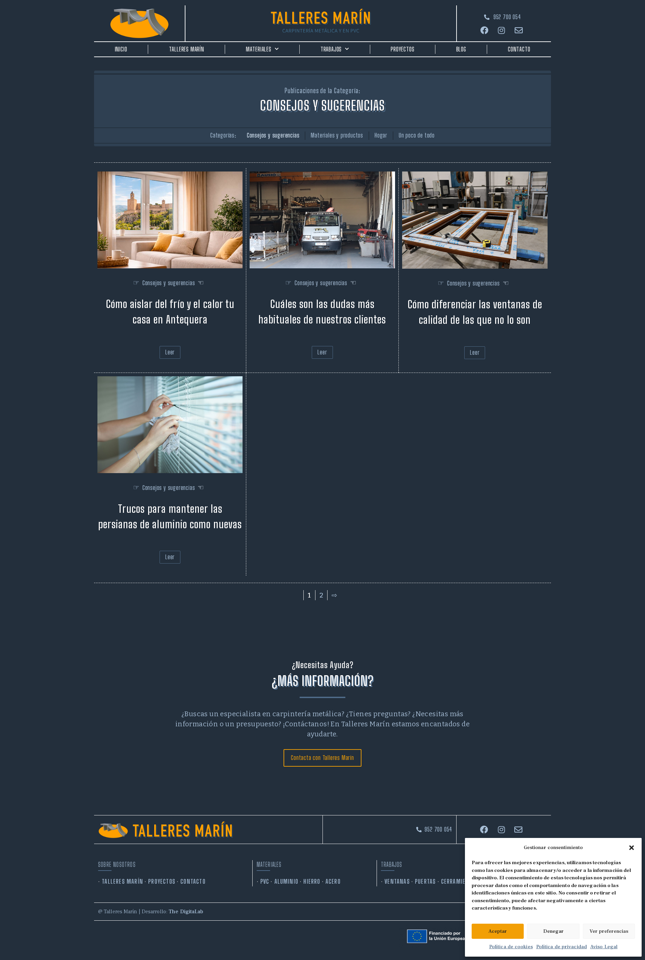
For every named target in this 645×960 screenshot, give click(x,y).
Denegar (553, 931)
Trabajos (331, 49)
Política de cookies (511, 947)
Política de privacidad (561, 947)
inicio (121, 49)
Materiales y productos (337, 135)
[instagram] (502, 30)
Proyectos (402, 49)
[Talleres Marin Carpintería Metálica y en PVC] (320, 21)
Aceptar (497, 931)
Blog (461, 49)
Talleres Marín (186, 49)
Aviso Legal (603, 947)
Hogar (381, 135)
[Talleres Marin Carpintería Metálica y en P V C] (182, 829)
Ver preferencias (609, 931)
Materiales (258, 49)
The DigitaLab (186, 911)
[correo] (519, 30)
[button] (631, 847)
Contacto (519, 49)
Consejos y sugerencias (273, 135)
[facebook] (485, 30)
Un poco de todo (417, 135)
